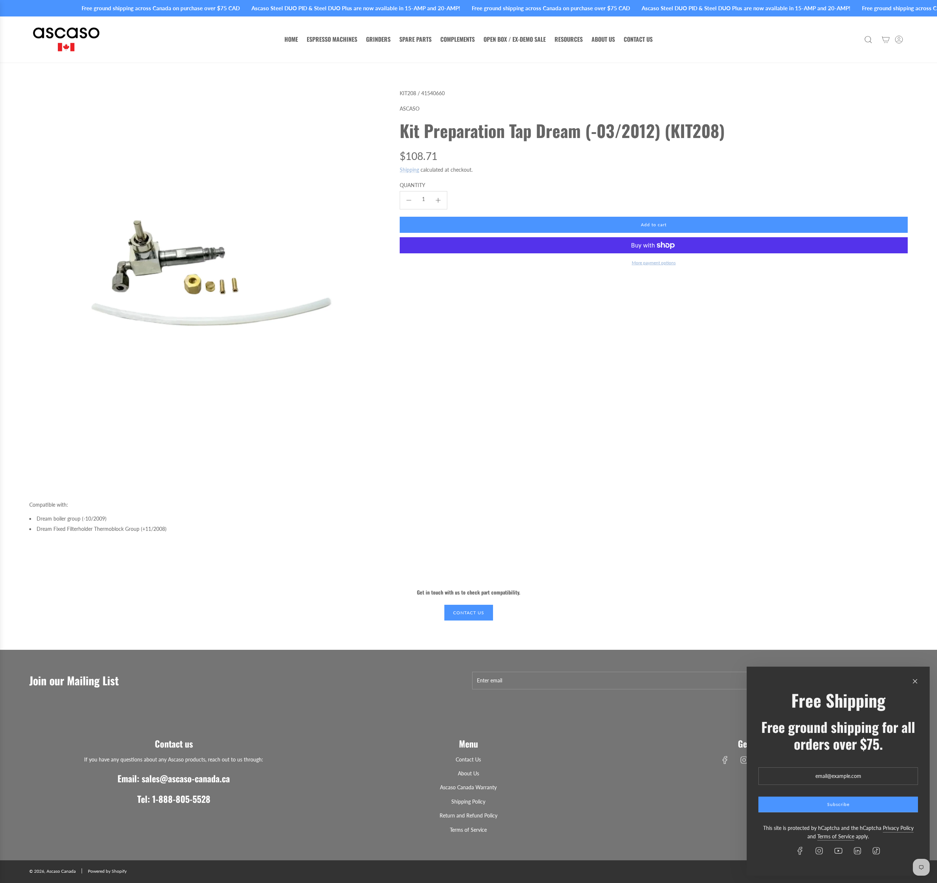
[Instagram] (744, 760)
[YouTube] (838, 851)
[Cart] (886, 39)
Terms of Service (835, 836)
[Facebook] (725, 760)
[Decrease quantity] (409, 200)
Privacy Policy (898, 828)
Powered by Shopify (107, 871)
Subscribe (838, 804)
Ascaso (409, 108)
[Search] (868, 39)
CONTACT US (468, 612)
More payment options (654, 262)
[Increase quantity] (438, 200)
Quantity (412, 185)
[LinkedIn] (857, 851)
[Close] (915, 681)
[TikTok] (876, 851)
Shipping (409, 170)
